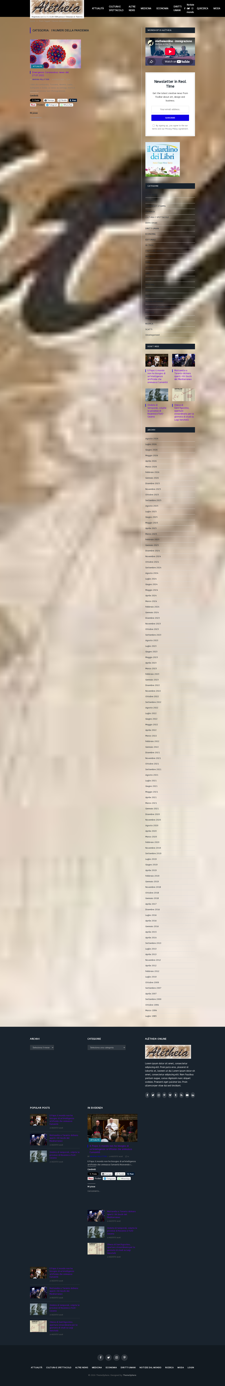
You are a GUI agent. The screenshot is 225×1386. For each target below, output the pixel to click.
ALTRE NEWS (132, 8)
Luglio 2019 (151, 859)
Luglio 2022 (151, 713)
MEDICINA (146, 8)
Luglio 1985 (151, 1016)
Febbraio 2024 (152, 607)
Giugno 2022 (151, 719)
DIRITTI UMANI (178, 8)
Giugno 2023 (151, 651)
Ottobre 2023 (152, 629)
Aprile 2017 (151, 904)
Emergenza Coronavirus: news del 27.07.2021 (50, 74)
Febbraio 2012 (152, 971)
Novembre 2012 (153, 960)
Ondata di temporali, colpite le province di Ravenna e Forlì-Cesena (157, 411)
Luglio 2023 (151, 646)
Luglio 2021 (151, 780)
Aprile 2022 (151, 730)
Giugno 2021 (151, 786)
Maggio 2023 (151, 657)
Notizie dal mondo (190, 8)
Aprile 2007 (151, 994)
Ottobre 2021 (152, 764)
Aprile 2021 (151, 797)
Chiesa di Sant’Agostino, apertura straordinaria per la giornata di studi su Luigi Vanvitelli (184, 412)
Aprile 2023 (151, 663)
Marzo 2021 (151, 803)
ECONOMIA (162, 8)
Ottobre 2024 (152, 562)
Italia (147, 262)
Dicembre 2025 (152, 483)
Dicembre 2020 (152, 814)
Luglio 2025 (151, 511)
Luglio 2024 (151, 579)
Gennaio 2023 (152, 680)
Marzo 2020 (151, 837)
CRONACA (150, 211)
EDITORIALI (150, 240)
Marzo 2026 (151, 467)
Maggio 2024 (151, 590)
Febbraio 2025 (152, 539)
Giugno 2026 (151, 450)
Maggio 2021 (151, 792)
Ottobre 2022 (152, 696)
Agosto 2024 (151, 573)
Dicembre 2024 (152, 551)
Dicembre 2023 (152, 618)
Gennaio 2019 (152, 881)
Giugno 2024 (151, 584)
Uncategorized (152, 335)
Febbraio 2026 (152, 472)
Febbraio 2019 (152, 876)
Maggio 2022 (151, 724)
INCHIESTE (150, 256)
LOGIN (191, 1367)
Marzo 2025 (151, 534)
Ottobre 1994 (152, 1005)
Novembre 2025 (153, 489)
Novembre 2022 (153, 691)
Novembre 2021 (153, 758)
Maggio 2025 (151, 523)
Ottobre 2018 (152, 893)
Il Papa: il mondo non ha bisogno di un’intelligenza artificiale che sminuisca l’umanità (158, 376)
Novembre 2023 (153, 624)
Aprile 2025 (151, 528)
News (148, 296)
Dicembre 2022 (152, 685)
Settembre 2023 (153, 635)
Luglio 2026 (151, 444)
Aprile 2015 (151, 932)
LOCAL (148, 279)
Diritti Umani (151, 223)
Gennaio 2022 (152, 747)
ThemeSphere (129, 1375)
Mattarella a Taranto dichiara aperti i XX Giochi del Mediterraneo (183, 375)
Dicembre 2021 (152, 752)
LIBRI (147, 273)
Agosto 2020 (151, 825)
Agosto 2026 (151, 438)
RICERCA (203, 8)
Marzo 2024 (151, 601)
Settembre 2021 (153, 769)
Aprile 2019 (151, 870)
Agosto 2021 (151, 775)
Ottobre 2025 (152, 494)
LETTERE (149, 267)
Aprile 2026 (151, 461)
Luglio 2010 (151, 977)
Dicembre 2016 (152, 909)
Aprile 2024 (151, 595)
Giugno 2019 (151, 864)
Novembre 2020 (153, 820)
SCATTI (148, 329)
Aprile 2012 (151, 965)
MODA (216, 8)
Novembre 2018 (153, 887)
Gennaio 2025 (152, 545)
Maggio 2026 (151, 455)
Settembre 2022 (153, 702)
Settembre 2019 (153, 853)
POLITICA (149, 312)
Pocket (40, 105)
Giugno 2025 (151, 517)
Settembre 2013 (153, 943)
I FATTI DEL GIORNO (154, 251)
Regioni (148, 318)
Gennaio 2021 (152, 808)
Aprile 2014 (151, 937)
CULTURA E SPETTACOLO (116, 8)
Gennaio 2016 (152, 926)
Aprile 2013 (151, 954)
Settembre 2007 (153, 988)
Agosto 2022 (151, 708)
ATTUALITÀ (98, 8)
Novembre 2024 (153, 556)
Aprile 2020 (151, 831)
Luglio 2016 (151, 915)
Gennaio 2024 (152, 612)
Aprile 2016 (151, 921)
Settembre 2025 (153, 500)
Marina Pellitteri (40, 79)
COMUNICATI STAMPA (155, 206)
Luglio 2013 (151, 949)
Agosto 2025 (151, 506)
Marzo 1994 (151, 1010)
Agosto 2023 (151, 640)
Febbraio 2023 (152, 674)
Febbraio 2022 (152, 741)
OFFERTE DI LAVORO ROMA (158, 307)
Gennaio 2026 (152, 478)
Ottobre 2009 (152, 982)
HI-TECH (149, 245)
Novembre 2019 (153, 848)
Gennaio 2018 (152, 898)
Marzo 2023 (151, 668)
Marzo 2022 (151, 736)
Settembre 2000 (153, 999)
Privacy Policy (171, 129)
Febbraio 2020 (152, 842)
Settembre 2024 (153, 567)
